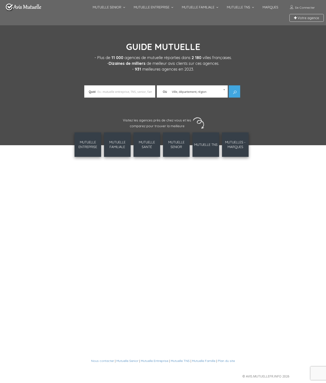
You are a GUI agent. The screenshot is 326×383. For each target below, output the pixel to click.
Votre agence (308, 18)
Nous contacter (102, 361)
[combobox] (192, 90)
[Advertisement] (163, 233)
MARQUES (270, 7)
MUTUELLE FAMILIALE (198, 7)
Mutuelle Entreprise (154, 361)
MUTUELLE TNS (238, 7)
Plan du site (226, 361)
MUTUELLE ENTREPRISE (151, 7)
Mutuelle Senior (127, 361)
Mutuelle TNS (180, 361)
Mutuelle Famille (203, 361)
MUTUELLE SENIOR (107, 7)
